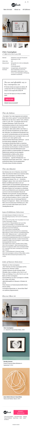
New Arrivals (8, 9)
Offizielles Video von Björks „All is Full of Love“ (14, 272)
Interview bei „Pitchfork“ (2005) (10, 268)
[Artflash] (16, 5)
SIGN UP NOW (9, 99)
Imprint (24, 418)
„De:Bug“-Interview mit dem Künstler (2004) (13, 270)
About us (17, 9)
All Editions (26, 9)
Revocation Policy (18, 416)
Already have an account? (11, 103)
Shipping (25, 416)
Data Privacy (15, 418)
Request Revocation (20, 412)
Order (20, 418)
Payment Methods (8, 418)
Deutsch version (16, 424)
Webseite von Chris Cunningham (10, 265)
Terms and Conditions (8, 416)
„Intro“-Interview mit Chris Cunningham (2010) (14, 267)
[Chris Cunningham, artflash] (4, 45)
